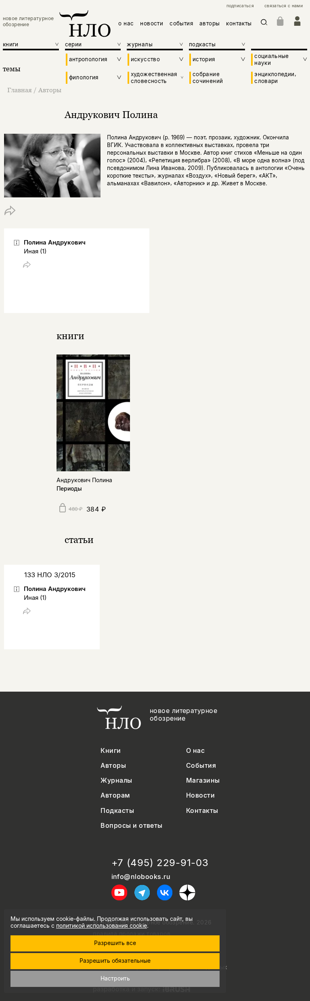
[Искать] (264, 24)
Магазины (203, 780)
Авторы (49, 89)
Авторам (115, 795)
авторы (209, 23)
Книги (111, 750)
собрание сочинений (208, 77)
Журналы (116, 780)
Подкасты (117, 810)
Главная (19, 89)
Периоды (69, 488)
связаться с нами (283, 6)
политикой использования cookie (101, 925)
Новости (200, 795)
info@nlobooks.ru (141, 877)
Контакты (202, 810)
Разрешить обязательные (115, 960)
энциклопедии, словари (275, 77)
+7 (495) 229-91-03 (160, 862)
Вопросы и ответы (132, 825)
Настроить (115, 978)
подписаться (240, 6)
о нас (126, 23)
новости (151, 23)
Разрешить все (115, 942)
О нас (195, 750)
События (201, 765)
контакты (238, 23)
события (181, 23)
